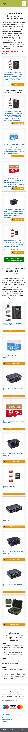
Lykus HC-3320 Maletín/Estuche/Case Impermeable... (13, 552)
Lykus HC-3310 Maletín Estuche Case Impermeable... (13, 389)
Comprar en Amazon (18, 84)
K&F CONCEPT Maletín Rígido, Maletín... (14, 617)
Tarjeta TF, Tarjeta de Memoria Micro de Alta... (13, 356)
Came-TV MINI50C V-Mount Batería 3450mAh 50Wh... (12, 323)
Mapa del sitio (6, 714)
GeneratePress (21, 729)
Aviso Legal (5, 718)
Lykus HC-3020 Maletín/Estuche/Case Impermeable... (13, 454)
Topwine (5, 4)
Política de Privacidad (8, 716)
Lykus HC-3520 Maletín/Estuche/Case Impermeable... (13, 585)
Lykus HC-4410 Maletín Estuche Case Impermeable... (13, 519)
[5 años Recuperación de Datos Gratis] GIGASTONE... (13, 421)
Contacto (4, 721)
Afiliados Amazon (7, 719)
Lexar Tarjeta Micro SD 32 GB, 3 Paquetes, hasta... (11, 487)
